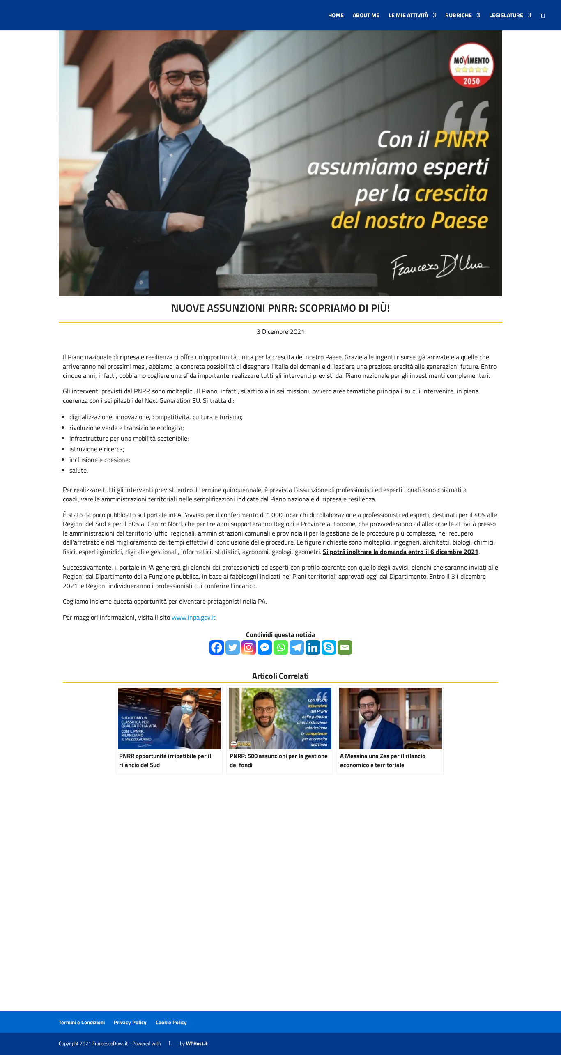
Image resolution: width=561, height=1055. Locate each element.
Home (336, 15)
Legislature (506, 15)
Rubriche (458, 15)
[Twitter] (232, 647)
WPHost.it (196, 1043)
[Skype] (329, 647)
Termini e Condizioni (82, 1022)
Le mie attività (408, 15)
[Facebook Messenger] (265, 647)
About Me (366, 15)
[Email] (345, 647)
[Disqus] (280, 906)
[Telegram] (297, 647)
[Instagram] (248, 647)
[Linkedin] (313, 647)
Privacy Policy (130, 1022)
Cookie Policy (171, 1022)
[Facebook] (216, 647)
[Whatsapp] (281, 647)
